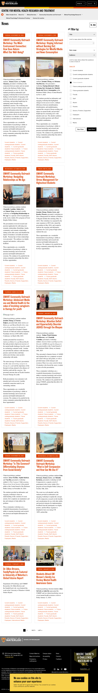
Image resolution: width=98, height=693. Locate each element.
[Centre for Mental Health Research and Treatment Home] (2, 14)
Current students (78, 70)
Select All (72, 66)
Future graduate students (81, 90)
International (77, 118)
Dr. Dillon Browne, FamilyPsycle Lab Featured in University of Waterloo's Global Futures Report (15, 573)
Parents (75, 106)
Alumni (75, 102)
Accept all (78, 679)
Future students (77, 82)
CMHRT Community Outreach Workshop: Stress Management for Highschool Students (47, 178)
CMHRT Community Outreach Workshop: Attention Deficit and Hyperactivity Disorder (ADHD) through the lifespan (49, 323)
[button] (80, 3)
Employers (76, 114)
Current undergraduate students (83, 74)
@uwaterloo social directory (60, 672)
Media (75, 122)
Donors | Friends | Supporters (82, 110)
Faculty (75, 94)
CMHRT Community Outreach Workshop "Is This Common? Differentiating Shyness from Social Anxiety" (16, 465)
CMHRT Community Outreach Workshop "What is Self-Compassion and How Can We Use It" (48, 465)
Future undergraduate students (82, 86)
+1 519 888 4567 (9, 657)
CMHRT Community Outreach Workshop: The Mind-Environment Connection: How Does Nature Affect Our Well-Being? (16, 46)
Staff (74, 98)
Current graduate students (81, 78)
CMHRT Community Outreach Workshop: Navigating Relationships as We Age (16, 176)
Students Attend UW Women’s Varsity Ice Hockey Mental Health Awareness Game (46, 578)
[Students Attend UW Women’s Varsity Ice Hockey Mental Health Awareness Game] (49, 556)
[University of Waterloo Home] (10, 3)
